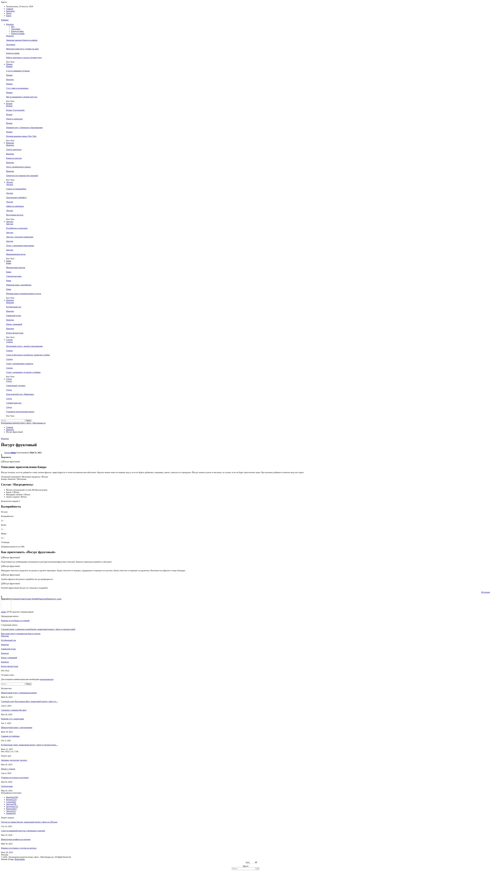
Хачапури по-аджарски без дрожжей (22, 175)
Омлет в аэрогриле (14, 119)
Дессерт (9, 182)
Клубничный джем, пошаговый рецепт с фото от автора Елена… (29, 745)
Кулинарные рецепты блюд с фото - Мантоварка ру (23, 423)
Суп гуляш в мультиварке (17, 88)
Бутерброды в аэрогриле (16, 228)
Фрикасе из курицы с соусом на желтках (18, 848)
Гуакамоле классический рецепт (20, 412)
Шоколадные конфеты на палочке (16, 839)
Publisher (5, 20)
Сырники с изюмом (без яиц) (13, 710)
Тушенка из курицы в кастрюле (15, 777)
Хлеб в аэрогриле (13, 149)
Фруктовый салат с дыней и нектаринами (24, 346)
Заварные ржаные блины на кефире (21, 40)
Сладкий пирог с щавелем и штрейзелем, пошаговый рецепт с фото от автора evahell (38, 629)
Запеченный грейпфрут (16, 197)
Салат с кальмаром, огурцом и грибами (23, 372)
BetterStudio (20, 859)
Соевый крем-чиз (13, 403)
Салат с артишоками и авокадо (19, 364)
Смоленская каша (13, 276)
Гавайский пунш (13, 315)
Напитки (10, 300)
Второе (9, 103)
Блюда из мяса (17, 31)
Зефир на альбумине (15, 206)
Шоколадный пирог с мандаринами (16, 727)
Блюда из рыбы (18, 33)
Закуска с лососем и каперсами (19, 237)
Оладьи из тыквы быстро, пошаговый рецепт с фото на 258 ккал (29, 822)
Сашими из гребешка (10, 736)
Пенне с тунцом (8, 769)
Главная (9, 9)
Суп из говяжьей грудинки (18, 71)
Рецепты (10, 24)
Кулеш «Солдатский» (15, 110)
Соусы (9, 379)
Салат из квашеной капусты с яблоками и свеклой (23, 831)
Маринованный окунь (16, 254)
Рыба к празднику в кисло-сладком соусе (24, 57)
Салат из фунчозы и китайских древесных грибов (28, 355)
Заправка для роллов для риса (14, 760)
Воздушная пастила (14, 215)
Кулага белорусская (14, 333)
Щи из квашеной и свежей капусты (21, 97)
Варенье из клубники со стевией (15, 620)
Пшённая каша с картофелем (18, 285)
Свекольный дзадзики (15, 385)
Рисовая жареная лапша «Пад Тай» (21, 136)
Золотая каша (7, 786)
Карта (8, 16)
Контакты (10, 11)
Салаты (9, 339)
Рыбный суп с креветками (12, 719)
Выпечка (10, 143)
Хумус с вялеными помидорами (20, 245)
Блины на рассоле (14, 158)
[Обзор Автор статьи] (6, 610)
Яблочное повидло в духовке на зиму (22, 49)
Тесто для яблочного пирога (18, 167)
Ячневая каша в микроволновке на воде (23, 294)
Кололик (10, 79)
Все (12, 27)
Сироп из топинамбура (16, 189)
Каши (8, 261)
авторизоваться (46, 679)
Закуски (9, 221)
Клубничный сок (13, 307)
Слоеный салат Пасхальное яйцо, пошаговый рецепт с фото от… (29, 701)
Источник (485, 592)
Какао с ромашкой (14, 324)
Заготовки (15, 29)
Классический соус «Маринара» (20, 394)
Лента (8, 13)
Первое (9, 64)
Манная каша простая (15, 267)
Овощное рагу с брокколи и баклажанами (24, 127)
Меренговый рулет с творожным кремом (19, 693)
